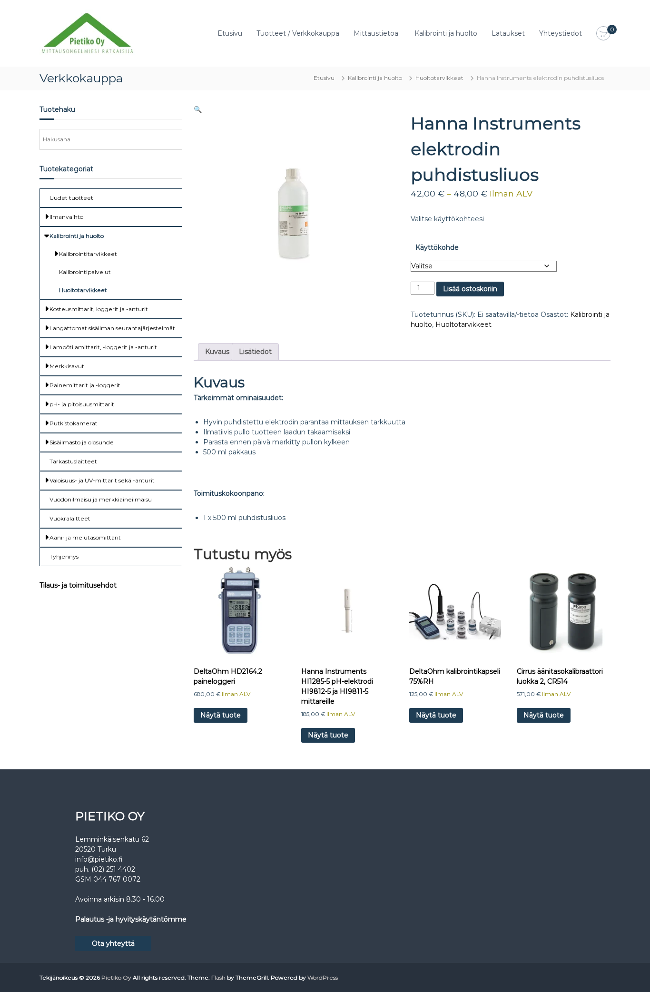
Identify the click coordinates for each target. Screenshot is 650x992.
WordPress (322, 977)
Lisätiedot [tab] (255, 351)
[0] (603, 33)
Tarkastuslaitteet (73, 461)
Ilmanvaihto (66, 216)
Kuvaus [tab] (217, 351)
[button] (198, 109)
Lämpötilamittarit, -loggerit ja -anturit (103, 347)
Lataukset (508, 33)
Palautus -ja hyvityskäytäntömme (131, 919)
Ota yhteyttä (113, 943)
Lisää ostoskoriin (470, 289)
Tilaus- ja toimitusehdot (78, 585)
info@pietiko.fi (99, 859)
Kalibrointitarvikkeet (88, 253)
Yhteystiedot (560, 33)
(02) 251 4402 (113, 869)
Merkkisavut (66, 366)
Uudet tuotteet (71, 197)
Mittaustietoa (376, 33)
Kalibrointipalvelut (85, 271)
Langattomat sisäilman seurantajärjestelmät (112, 328)
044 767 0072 (116, 879)
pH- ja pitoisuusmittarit (81, 404)
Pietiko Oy (116, 977)
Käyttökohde (437, 247)
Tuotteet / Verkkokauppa (297, 33)
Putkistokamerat (73, 423)
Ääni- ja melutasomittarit (85, 537)
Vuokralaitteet (69, 518)
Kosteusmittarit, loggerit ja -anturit (98, 309)
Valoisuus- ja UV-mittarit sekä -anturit (102, 480)
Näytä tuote (220, 715)
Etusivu (229, 33)
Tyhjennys (64, 556)
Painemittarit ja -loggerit (84, 385)
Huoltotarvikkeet (439, 77)
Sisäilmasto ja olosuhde (81, 442)
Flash (218, 977)
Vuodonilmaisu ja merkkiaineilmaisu (100, 499)
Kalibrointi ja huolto (445, 33)
